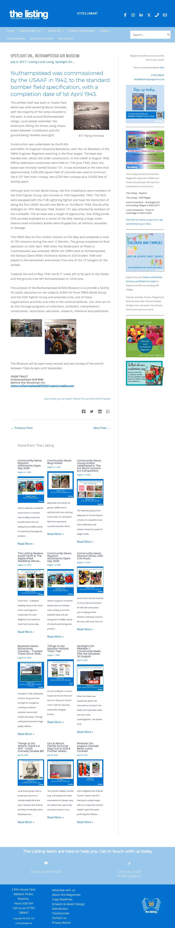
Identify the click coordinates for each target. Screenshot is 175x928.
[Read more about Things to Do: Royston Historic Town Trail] (60, 672)
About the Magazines (66, 894)
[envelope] (46, 863)
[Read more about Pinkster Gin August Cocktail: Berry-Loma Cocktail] (90, 772)
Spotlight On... (64, 62)
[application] (41, 31)
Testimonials (60, 913)
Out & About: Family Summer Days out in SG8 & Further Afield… (58, 747)
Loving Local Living (41, 62)
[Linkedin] (141, 15)
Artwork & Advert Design (68, 904)
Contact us (59, 918)
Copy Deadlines (62, 899)
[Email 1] (164, 15)
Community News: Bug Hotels (59, 462)
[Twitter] (149, 15)
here (162, 67)
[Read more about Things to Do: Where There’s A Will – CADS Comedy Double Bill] (31, 772)
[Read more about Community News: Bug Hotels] (60, 484)
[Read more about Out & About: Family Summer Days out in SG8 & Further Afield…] (60, 772)
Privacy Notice (61, 922)
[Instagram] (133, 15)
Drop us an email (46, 871)
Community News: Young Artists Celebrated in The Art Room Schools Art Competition (89, 465)
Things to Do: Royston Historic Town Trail (58, 649)
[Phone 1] (157, 15)
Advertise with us (63, 890)
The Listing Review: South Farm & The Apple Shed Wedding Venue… (30, 557)
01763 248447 (87, 13)
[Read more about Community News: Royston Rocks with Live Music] (90, 579)
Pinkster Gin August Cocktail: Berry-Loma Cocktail (88, 747)
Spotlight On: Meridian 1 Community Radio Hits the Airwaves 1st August (89, 651)
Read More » (26, 543)
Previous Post (22, 427)
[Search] (168, 35)
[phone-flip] (129, 863)
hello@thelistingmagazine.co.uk (149, 79)
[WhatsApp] (107, 411)
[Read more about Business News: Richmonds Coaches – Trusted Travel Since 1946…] (31, 675)
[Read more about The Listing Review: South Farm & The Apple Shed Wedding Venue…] (31, 582)
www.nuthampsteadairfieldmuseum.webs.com (42, 385)
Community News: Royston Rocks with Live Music (90, 556)
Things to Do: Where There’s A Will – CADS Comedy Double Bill (31, 747)
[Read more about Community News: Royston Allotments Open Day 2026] (31, 489)
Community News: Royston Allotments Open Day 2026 (30, 464)
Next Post (102, 427)
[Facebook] (125, 15)
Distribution (60, 908)
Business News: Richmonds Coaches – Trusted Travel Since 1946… (30, 650)
